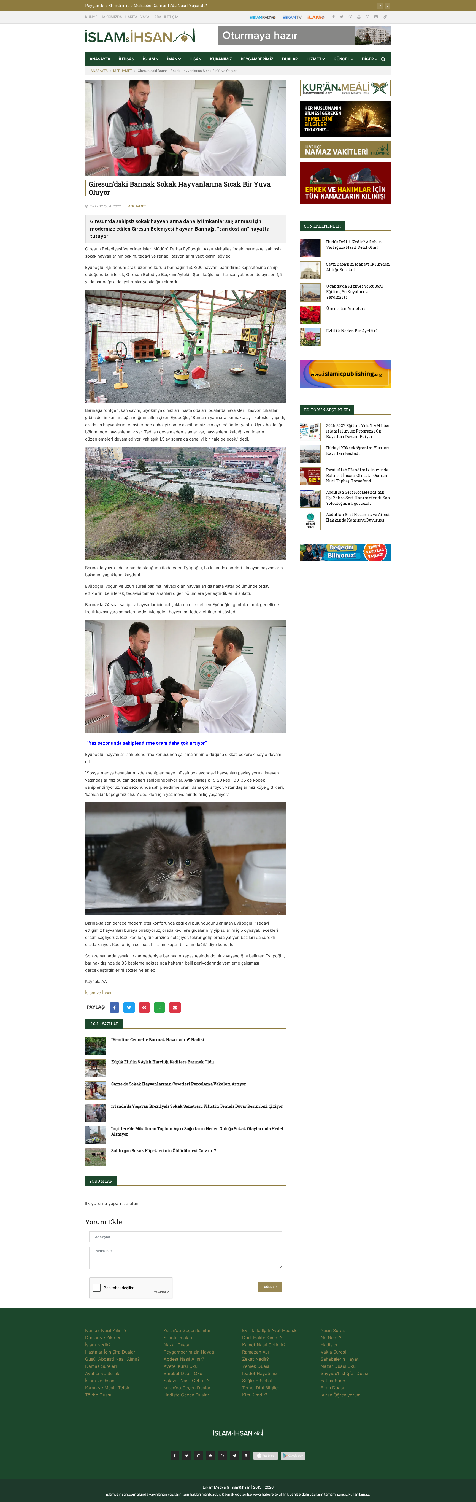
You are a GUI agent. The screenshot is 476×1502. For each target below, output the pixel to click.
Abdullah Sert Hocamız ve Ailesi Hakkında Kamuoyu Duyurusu (358, 517)
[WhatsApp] (368, 16)
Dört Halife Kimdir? (262, 1337)
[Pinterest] (376, 16)
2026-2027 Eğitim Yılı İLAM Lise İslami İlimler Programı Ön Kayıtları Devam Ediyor (357, 431)
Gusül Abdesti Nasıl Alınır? (112, 1359)
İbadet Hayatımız (260, 1373)
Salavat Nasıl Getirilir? (186, 1380)
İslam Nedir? (98, 1344)
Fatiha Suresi (334, 1380)
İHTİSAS (126, 58)
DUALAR (290, 58)
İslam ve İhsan (99, 992)
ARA (157, 17)
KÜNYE (91, 17)
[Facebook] (334, 16)
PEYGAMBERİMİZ (257, 58)
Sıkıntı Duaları (178, 1337)
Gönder (270, 1287)
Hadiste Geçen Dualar (186, 1395)
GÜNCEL (342, 58)
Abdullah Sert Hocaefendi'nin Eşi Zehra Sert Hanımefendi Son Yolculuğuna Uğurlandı (358, 498)
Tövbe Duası (98, 1395)
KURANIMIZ (221, 58)
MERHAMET (122, 71)
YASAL (146, 17)
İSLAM (149, 58)
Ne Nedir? (331, 1337)
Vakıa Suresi (333, 1352)
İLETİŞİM (171, 17)
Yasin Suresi (333, 1330)
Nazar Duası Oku (338, 1366)
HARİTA (131, 17)
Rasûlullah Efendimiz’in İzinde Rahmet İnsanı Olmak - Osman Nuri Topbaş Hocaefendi (357, 475)
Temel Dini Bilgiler (260, 1387)
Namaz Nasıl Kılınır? (105, 1330)
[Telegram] (385, 16)
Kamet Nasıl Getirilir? (264, 1344)
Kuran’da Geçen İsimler (187, 1330)
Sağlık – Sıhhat (257, 1380)
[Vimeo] (234, 1455)
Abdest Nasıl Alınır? (184, 1359)
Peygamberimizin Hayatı (189, 1352)
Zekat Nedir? (255, 1359)
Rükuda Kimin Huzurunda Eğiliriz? (120, 5)
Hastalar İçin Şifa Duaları (110, 1352)
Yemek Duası (255, 1366)
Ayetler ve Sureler (103, 1373)
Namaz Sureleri (101, 1366)
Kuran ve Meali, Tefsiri (108, 1387)
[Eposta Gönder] (175, 1007)
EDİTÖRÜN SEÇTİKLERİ (327, 409)
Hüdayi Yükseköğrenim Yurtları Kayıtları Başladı (358, 450)
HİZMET (314, 58)
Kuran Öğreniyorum (341, 1395)
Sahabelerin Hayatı (340, 1359)
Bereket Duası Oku (183, 1373)
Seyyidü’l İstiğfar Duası (344, 1373)
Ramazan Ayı (255, 1352)
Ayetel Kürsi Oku (181, 1366)
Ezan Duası (332, 1387)
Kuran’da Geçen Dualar (187, 1387)
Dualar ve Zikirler (103, 1337)
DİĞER (368, 58)
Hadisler (329, 1344)
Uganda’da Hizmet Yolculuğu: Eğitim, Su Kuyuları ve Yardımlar (354, 291)
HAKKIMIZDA (111, 17)
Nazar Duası (176, 1344)
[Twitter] (342, 16)
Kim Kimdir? (254, 1395)
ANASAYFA (100, 58)
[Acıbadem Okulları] (345, 554)
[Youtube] (359, 16)
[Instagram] (351, 16)
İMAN (172, 58)
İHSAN (195, 58)
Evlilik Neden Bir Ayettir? (352, 330)
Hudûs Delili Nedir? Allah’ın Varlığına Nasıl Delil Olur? (354, 244)
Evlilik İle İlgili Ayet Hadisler (270, 1330)
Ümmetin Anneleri (345, 308)
